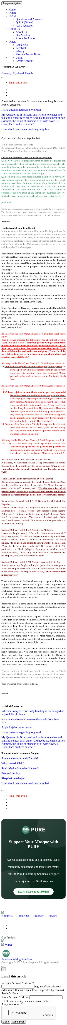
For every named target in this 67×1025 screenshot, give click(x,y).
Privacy (20, 51)
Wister (8, 944)
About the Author (26, 38)
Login (19, 57)
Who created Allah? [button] (12, 763)
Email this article (18, 82)
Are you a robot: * (11, 1004)
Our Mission (23, 35)
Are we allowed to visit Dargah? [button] (19, 758)
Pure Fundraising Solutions (16, 959)
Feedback (21, 47)
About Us (21, 31)
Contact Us (22, 44)
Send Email (18, 1021)
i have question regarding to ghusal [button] (21, 109)
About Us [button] (14, 28)
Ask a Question (24, 25)
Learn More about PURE (33, 891)
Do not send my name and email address (28, 1001)
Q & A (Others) (24, 22)
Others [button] (12, 41)
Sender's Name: (10, 993)
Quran (12, 12)
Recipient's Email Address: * (17, 983)
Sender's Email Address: (15, 997)
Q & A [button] (12, 15)
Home (12, 9)
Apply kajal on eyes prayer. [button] (16, 727)
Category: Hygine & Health (17, 73)
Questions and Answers (29, 19)
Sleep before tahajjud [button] (13, 778)
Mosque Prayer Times (28, 54)
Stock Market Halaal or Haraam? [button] (20, 768)
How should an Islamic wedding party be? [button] (25, 129)
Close (6, 1021)
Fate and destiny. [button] (10, 773)
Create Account (24, 60)
